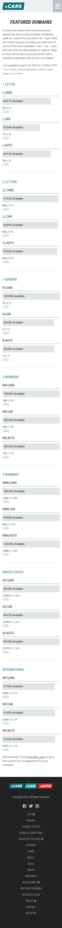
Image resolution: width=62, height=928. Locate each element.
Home (31, 851)
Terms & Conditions (31, 833)
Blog (31, 863)
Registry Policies (29, 839)
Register (31, 913)
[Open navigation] (57, 6)
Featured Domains (31, 888)
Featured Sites (31, 894)
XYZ (29, 814)
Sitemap (31, 845)
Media (31, 870)
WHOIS (29, 900)
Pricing (31, 820)
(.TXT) (5, 111)
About (31, 857)
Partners (31, 876)
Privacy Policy (31, 826)
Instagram (37, 806)
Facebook (24, 806)
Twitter (31, 806)
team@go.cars (36, 757)
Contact (31, 907)
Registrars (29, 882)
